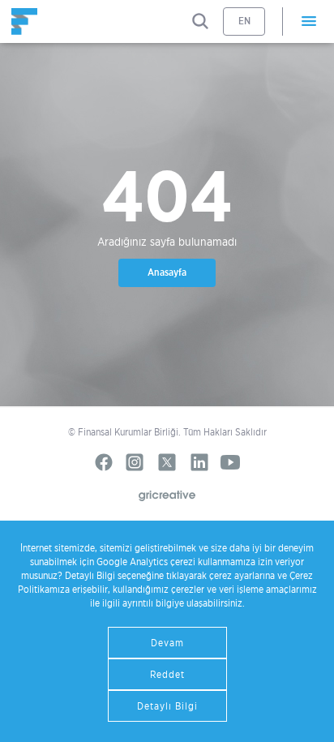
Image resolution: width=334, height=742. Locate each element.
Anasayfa (167, 272)
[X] (167, 462)
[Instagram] (134, 462)
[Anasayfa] (24, 21)
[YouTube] (230, 462)
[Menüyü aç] (308, 21)
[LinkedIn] (199, 462)
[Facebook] (103, 462)
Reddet (167, 674)
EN (244, 21)
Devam (167, 643)
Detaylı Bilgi (167, 706)
